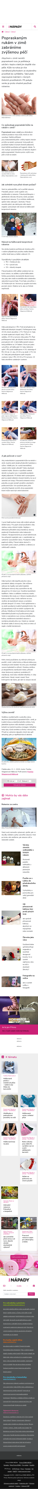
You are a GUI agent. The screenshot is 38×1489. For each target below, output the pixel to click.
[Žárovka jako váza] (11, 953)
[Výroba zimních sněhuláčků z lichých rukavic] (11, 859)
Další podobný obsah (19, 1257)
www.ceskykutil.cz (9, 1342)
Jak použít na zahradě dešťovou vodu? (20, 1320)
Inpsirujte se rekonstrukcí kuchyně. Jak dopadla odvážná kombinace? (16, 1394)
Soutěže (32, 1465)
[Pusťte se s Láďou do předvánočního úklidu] (11, 888)
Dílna (4, 1231)
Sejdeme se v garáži (20, 1405)
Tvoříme (5, 1076)
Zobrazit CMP (25, 1486)
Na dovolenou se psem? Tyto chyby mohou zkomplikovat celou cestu (18, 1431)
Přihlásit (31, 1294)
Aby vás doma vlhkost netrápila (22, 1364)
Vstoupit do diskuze (20, 785)
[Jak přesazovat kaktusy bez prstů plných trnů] (11, 918)
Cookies (18, 1486)
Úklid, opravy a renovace (27, 1232)
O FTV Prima (15, 1469)
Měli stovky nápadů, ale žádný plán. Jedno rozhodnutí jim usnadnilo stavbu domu (19, 1357)
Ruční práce (12, 1076)
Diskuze (25, 781)
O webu (19, 1285)
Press (22, 1469)
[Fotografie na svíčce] (11, 981)
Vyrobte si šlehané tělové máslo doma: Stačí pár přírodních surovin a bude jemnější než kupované (18, 1442)
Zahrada (5, 1201)
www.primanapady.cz (11, 1413)
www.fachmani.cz (9, 1379)
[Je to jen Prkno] (19, 1011)
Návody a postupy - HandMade (9, 1110)
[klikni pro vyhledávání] (35, 26)
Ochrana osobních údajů (11, 1483)
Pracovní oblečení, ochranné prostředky (8, 1233)
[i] (19, 103)
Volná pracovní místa (24, 1471)
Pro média (25, 1465)
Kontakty (6, 1465)
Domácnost (6, 1109)
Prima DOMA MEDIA (25, 1462)
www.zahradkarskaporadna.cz (14, 1305)
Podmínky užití (23, 1483)
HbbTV (15, 1471)
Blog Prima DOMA (15, 1465)
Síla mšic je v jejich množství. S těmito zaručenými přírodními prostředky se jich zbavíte (18, 1330)
